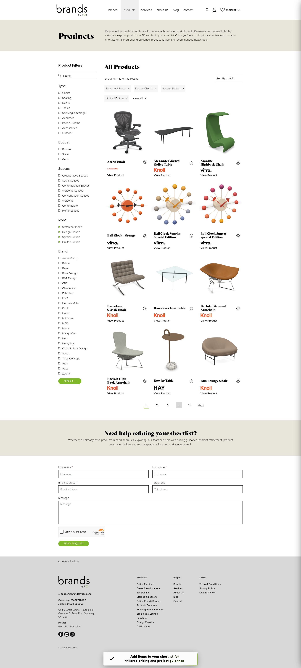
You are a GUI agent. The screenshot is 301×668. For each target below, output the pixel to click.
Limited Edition (71, 242)
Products (129, 10)
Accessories (69, 128)
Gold (65, 159)
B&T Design (69, 278)
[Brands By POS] (71, 10)
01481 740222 (78, 600)
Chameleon (69, 288)
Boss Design (69, 273)
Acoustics (68, 118)
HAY (65, 298)
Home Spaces (70, 210)
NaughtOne (69, 333)
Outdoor (67, 133)
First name (65, 467)
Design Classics (145, 622)
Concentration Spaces (75, 195)
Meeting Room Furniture (150, 609)
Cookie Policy (207, 592)
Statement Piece (72, 227)
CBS (64, 283)
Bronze (66, 149)
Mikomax (67, 318)
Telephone (158, 482)
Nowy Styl (68, 343)
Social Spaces (70, 180)
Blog (176, 10)
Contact (188, 10)
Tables (66, 108)
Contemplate (70, 205)
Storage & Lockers (147, 596)
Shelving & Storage (74, 113)
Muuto (66, 328)
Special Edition (71, 237)
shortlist (233, 9)
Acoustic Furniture (147, 605)
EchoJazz (68, 293)
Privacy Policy (207, 588)
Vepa (65, 368)
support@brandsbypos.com (76, 593)
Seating (66, 98)
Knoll (65, 308)
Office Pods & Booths (148, 601)
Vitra (65, 363)
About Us (162, 10)
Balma (66, 263)
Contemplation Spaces (76, 185)
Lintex (66, 313)
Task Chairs (143, 592)
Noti (64, 338)
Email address (67, 482)
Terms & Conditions (210, 584)
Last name (159, 467)
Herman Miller (70, 303)
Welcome (68, 200)
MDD (65, 323)
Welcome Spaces (72, 190)
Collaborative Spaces (75, 175)
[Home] (74, 581)
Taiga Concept (71, 358)
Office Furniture (145, 584)
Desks (66, 103)
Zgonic (66, 373)
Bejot (65, 268)
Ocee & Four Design (74, 348)
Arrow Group (70, 258)
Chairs (66, 93)
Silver (65, 154)
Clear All (69, 381)
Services (146, 10)
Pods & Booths (71, 123)
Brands (112, 10)
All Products (143, 626)
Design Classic (71, 232)
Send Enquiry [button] (73, 543)
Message (63, 498)
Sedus (66, 353)
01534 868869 (75, 604)
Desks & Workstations (148, 588)
